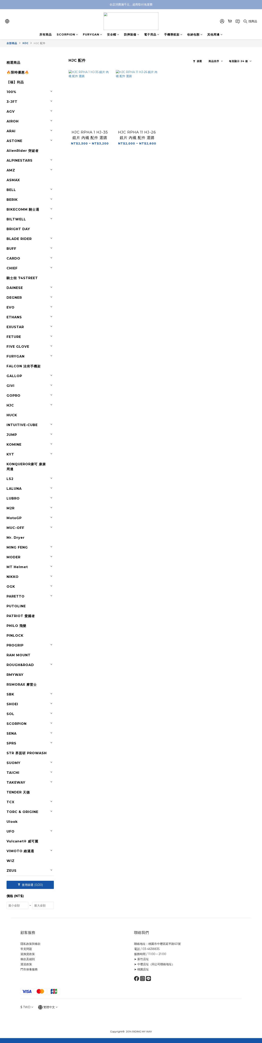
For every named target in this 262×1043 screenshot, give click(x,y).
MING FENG (17, 547)
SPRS (11, 743)
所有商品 (46, 34)
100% (11, 92)
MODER (13, 557)
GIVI (11, 386)
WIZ (11, 861)
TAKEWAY (16, 782)
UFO (11, 831)
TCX (10, 802)
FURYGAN (91, 34)
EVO (11, 307)
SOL (10, 714)
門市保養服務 (29, 969)
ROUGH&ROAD (20, 665)
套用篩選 (32, 885)
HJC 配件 (39, 43)
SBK (10, 694)
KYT (10, 454)
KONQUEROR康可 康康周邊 (26, 466)
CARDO (13, 258)
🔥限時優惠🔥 (18, 72)
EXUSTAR (15, 327)
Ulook (12, 822)
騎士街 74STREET (22, 278)
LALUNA (14, 489)
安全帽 (111, 34)
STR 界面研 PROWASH (27, 753)
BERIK (12, 200)
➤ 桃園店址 (141, 969)
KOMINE (14, 445)
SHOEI (12, 704)
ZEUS (12, 871)
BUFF (11, 249)
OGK (11, 587)
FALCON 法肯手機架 (24, 366)
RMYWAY (15, 675)
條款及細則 (27, 959)
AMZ (11, 170)
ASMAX (13, 180)
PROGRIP (15, 645)
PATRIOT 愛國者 (21, 616)
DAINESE (15, 288)
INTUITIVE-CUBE (22, 425)
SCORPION (66, 34)
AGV (11, 111)
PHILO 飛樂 (16, 626)
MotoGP (14, 518)
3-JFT (12, 102)
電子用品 (150, 34)
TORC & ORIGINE (22, 812)
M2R (11, 508)
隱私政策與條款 (30, 944)
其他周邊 (213, 34)
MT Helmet (17, 567)
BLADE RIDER (19, 239)
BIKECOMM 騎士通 (23, 209)
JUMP (12, 435)
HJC (25, 43)
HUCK (12, 415)
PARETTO (16, 596)
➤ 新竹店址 (141, 959)
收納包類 (193, 34)
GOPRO (13, 396)
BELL (11, 190)
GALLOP (14, 376)
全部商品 (12, 43)
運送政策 (26, 964)
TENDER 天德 (18, 792)
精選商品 (13, 62)
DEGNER (14, 298)
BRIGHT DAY (18, 229)
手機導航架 (172, 34)
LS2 (10, 479)
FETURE (14, 337)
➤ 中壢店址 (141, 964)
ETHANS (14, 317)
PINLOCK (15, 636)
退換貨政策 (27, 954)
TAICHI (13, 773)
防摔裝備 (130, 34)
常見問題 (26, 949)
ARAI (11, 131)
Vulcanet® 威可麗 (22, 841)
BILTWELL (16, 219)
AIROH (13, 121)
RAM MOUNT (18, 655)
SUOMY (13, 763)
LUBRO (13, 498)
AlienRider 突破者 (23, 151)
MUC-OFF (15, 528)
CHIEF (12, 268)
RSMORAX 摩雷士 (22, 684)
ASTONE (14, 141)
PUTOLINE (16, 606)
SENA (12, 733)
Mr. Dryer (16, 538)
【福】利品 (15, 82)
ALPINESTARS (20, 160)
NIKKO (13, 577)
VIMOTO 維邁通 (20, 851)
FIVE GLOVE (18, 347)
